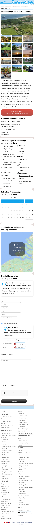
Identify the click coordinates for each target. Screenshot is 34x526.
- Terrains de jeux (6, 503)
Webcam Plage (5, 428)
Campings (4, 448)
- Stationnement (23, 441)
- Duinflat (4, 437)
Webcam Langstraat (7, 425)
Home (3, 411)
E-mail (6, 132)
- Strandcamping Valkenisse (6, 468)
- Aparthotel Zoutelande (8, 435)
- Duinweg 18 (5, 442)
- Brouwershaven (23, 457)
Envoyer (15, 401)
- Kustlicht (4, 463)
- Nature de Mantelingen (25, 480)
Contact (20, 515)
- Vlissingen (21, 491)
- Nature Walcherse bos (25, 487)
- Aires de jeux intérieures (5, 506)
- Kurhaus (4, 444)
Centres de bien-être (7, 511)
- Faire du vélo (22, 416)
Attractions (4, 501)
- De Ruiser (4, 455)
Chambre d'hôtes (6, 450)
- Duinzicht (4, 459)
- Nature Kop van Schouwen (23, 468)
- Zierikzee (21, 461)
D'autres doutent (8, 354)
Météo (3, 423)
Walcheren (21, 472)
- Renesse (21, 455)
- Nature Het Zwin (23, 504)
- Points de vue (6, 499)
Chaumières (5, 453)
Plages (3, 484)
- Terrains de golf (23, 422)
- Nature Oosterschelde (25, 463)
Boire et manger (23, 429)
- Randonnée (22, 418)
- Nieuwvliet (21, 498)
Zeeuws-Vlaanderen (24, 496)
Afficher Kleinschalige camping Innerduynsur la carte (17, 249)
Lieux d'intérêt (5, 486)
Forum (20, 445)
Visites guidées (6, 518)
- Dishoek (21, 489)
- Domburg (21, 483)
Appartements (5, 433)
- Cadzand (21, 502)
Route (20, 438)
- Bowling (4, 509)
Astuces (3, 419)
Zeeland (20, 450)
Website (6, 135)
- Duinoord (4, 439)
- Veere (20, 474)
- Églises (3, 495)
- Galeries (4, 490)
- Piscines (21, 413)
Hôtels (3, 476)
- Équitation (21, 420)
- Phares (3, 497)
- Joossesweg (5, 461)
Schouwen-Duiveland (24, 453)
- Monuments (5, 492)
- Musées (4, 488)
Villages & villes (6, 514)
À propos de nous (23, 510)
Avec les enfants (6, 421)
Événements (22, 431)
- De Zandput (5, 457)
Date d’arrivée (7, 344)
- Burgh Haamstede (24, 466)
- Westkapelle (22, 485)
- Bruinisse (21, 459)
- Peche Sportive (23, 424)
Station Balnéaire (6, 417)
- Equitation (21, 426)
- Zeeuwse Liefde (6, 474)
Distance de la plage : (26, 176)
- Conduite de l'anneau (25, 433)
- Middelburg (22, 493)
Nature (3, 516)
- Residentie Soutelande (8, 446)
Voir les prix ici (17, 112)
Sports (20, 411)
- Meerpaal (4, 466)
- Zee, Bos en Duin (7, 472)
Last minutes (5, 478)
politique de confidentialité (26, 522)
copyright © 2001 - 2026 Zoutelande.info (16, 524)
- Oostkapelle (22, 478)
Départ (5, 347)
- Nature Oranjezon (24, 476)
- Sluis (20, 500)
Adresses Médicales (24, 443)
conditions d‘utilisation (15, 522)
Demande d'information (10, 323)
